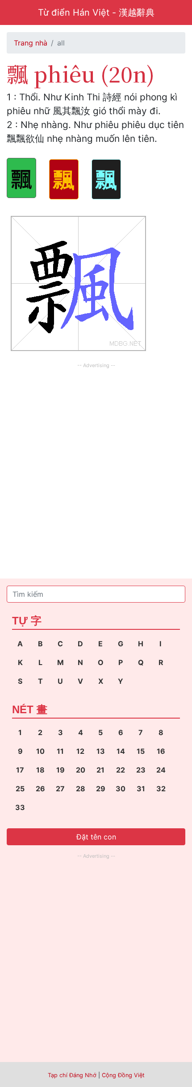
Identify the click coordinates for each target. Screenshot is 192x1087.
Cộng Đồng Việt (123, 1075)
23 (141, 769)
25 (20, 788)
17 (20, 769)
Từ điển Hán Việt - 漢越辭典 (96, 12)
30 (120, 788)
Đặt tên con (96, 836)
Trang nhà (30, 42)
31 (141, 788)
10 (40, 751)
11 (60, 751)
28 (80, 788)
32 (161, 788)
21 (100, 769)
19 (60, 769)
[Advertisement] (96, 466)
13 (100, 751)
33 (20, 807)
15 (141, 751)
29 (100, 788)
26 (40, 788)
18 (40, 769)
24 (161, 769)
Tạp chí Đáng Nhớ (72, 1075)
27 (60, 788)
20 (80, 769)
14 (121, 751)
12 (80, 751)
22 (120, 769)
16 (161, 751)
